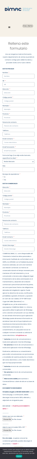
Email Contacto (8, 139)
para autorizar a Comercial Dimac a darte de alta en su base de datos (18, 381)
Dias (4, 166)
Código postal (7, 97)
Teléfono (6, 130)
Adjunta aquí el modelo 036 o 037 (14, 427)
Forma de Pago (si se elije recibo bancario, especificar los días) (17, 156)
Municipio (6, 106)
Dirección (6, 89)
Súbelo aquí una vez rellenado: (13, 416)
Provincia (6, 114)
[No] (34, 453)
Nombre (5, 72)
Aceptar (19, 456)
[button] (9, 27)
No (5, 180)
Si (4, 177)
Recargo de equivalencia (11, 174)
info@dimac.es (21, 335)
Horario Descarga (8, 245)
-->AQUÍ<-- (15, 444)
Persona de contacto (10, 122)
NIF (4, 81)
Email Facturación (9, 147)
